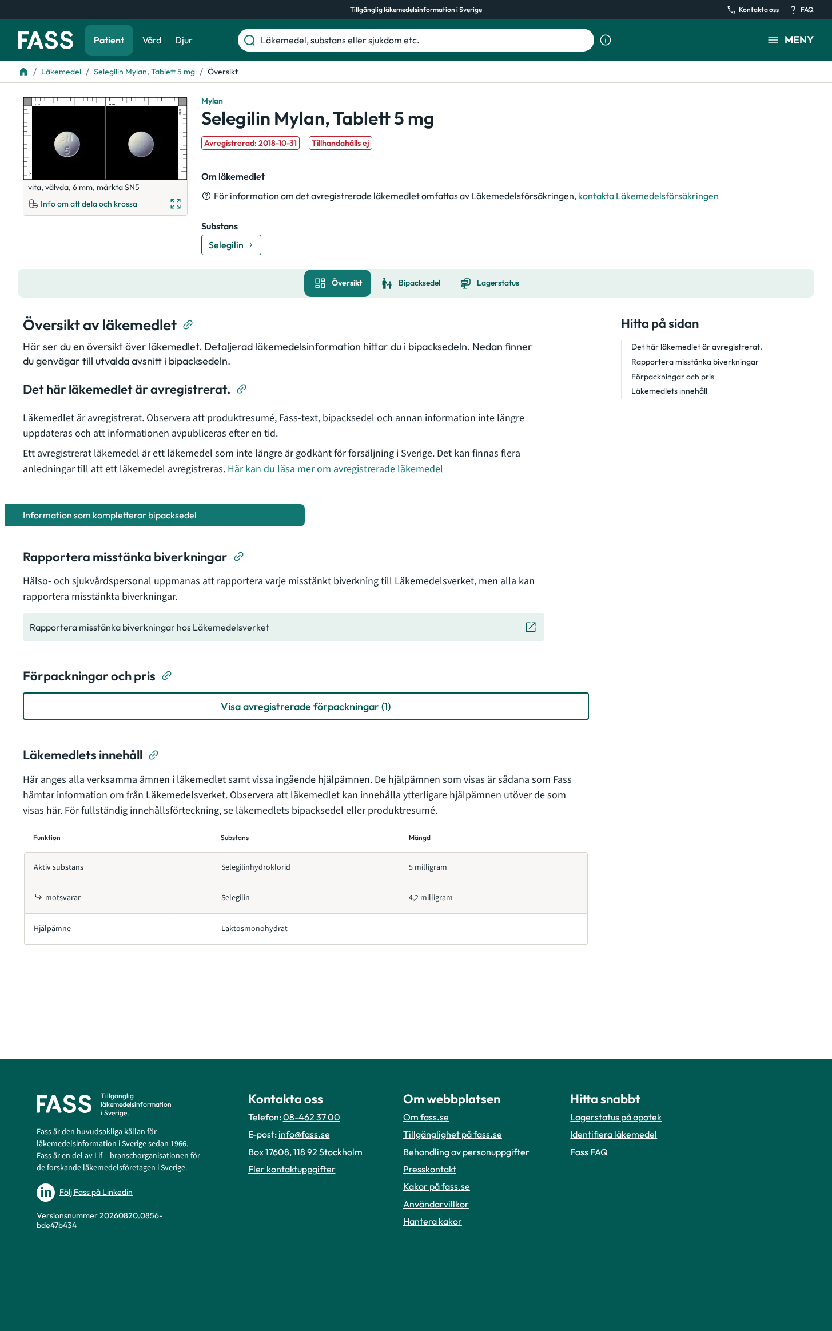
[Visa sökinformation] (605, 40)
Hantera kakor (432, 1221)
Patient (109, 40)
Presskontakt (429, 1169)
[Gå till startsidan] (45, 40)
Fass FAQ (589, 1152)
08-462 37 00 (311, 1117)
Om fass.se (426, 1117)
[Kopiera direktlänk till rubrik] (188, 325)
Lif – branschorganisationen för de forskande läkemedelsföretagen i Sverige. (118, 1162)
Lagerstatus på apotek (616, 1117)
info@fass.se (304, 1134)
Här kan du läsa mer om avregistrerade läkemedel (335, 469)
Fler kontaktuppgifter (292, 1169)
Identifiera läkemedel (613, 1134)
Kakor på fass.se (436, 1186)
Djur (184, 40)
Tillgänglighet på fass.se (452, 1134)
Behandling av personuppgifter (466, 1152)
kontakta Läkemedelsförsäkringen (648, 195)
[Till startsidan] (23, 71)
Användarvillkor (436, 1204)
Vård (151, 40)
